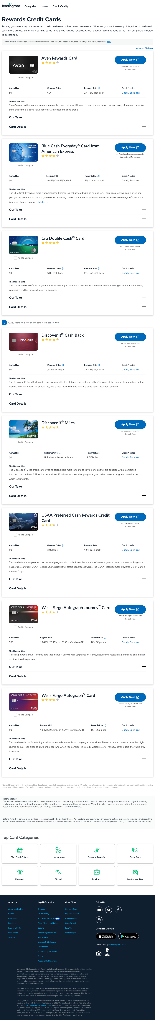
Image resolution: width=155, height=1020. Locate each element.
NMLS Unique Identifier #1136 (38, 1005)
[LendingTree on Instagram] (99, 919)
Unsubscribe (43, 947)
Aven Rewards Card (59, 58)
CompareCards (71, 909)
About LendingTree (15, 909)
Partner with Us (14, 928)
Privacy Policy (43, 914)
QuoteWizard (70, 923)
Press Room (13, 933)
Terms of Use (43, 937)
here (78, 806)
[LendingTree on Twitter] (108, 909)
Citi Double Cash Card (62, 238)
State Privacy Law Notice (48, 923)
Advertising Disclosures (47, 933)
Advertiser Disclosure (144, 48)
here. (109, 42)
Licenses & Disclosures (47, 942)
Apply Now (128, 59)
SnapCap (69, 928)
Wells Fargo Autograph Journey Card (75, 608)
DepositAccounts (72, 914)
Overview (42, 909)
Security (41, 928)
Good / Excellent (131, 93)
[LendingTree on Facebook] (118, 909)
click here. (42, 202)
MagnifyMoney (71, 918)
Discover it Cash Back (62, 335)
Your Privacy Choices (46, 918)
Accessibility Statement (47, 961)
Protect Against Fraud (117, 944)
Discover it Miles (58, 423)
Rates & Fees (130, 69)
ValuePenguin (70, 933)
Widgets (11, 937)
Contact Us (12, 918)
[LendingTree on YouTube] (99, 909)
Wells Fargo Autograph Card (68, 696)
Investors (11, 923)
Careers (11, 914)
